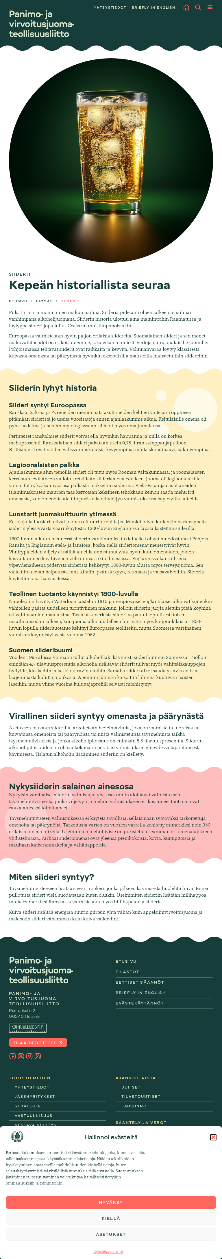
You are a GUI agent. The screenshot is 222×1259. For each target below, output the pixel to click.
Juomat (43, 301)
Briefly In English (141, 992)
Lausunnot (135, 1106)
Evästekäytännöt (108, 1251)
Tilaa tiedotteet (35, 1042)
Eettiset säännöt (140, 982)
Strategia (27, 1106)
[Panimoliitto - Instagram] (29, 1056)
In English (153, 8)
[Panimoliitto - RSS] (37, 1056)
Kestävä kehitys (35, 1125)
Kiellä (111, 1218)
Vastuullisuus (33, 1115)
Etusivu (18, 301)
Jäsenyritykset (35, 1096)
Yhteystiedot (110, 8)
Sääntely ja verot (141, 1122)
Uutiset (131, 1087)
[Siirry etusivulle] (41, 23)
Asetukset (111, 1234)
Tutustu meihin (30, 1077)
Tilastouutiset (141, 1096)
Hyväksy (111, 1202)
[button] (213, 1137)
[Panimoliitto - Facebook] (12, 1056)
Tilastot (128, 971)
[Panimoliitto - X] (21, 1056)
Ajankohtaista (136, 1077)
